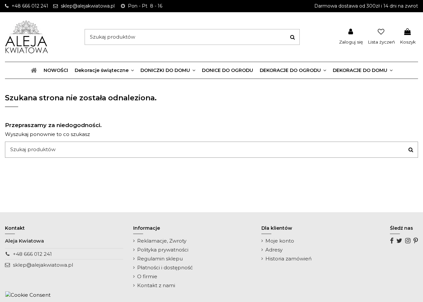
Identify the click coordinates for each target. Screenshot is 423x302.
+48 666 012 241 (32, 254)
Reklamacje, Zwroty (161, 241)
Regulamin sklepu (160, 258)
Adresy (274, 250)
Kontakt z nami (156, 285)
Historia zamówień (288, 258)
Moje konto (279, 241)
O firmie (147, 276)
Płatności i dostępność (165, 267)
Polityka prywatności (162, 250)
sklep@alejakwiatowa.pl (43, 265)
